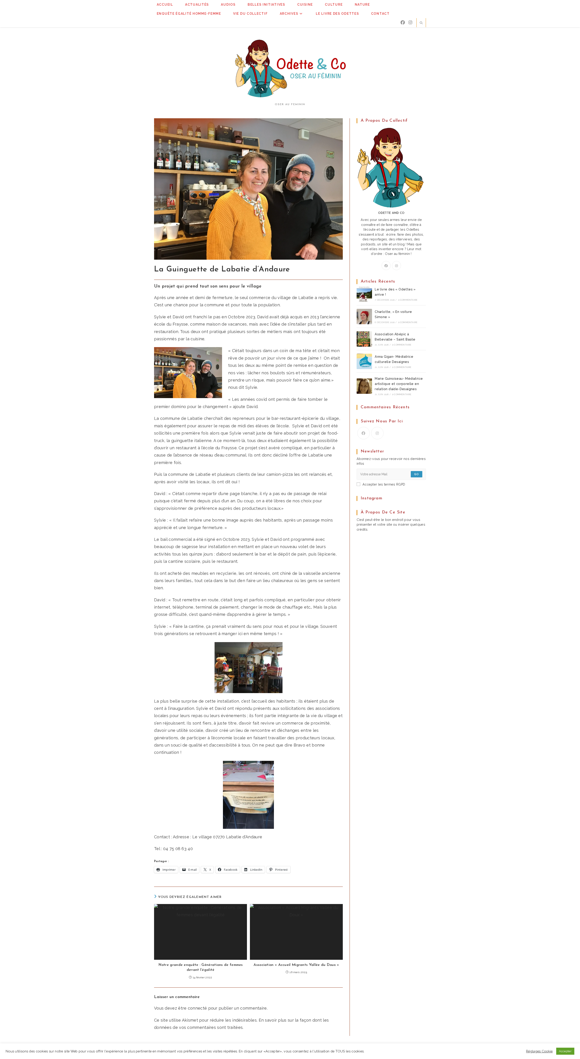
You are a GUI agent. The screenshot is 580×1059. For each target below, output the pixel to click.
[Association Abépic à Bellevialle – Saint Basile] (364, 339)
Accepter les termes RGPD (383, 484)
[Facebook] (386, 265)
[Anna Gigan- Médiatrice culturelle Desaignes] (364, 361)
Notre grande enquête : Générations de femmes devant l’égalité (200, 967)
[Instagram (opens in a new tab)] (410, 22)
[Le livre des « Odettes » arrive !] (364, 294)
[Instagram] (396, 265)
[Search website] (421, 23)
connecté (197, 1008)
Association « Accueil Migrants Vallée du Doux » (296, 965)
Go (416, 474)
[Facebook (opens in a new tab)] (403, 22)
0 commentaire (408, 300)
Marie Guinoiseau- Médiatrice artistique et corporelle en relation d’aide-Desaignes (399, 384)
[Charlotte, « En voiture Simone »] (364, 316)
